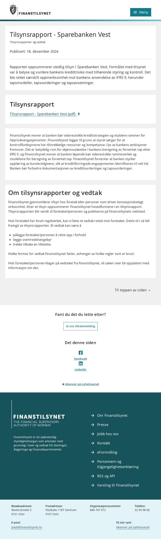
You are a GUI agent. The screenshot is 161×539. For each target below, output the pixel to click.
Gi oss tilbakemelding (80, 326)
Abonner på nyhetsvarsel (82, 384)
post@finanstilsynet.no (26, 527)
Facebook (80, 359)
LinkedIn (80, 369)
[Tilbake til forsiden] (45, 9)
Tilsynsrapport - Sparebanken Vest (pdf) (43, 113)
